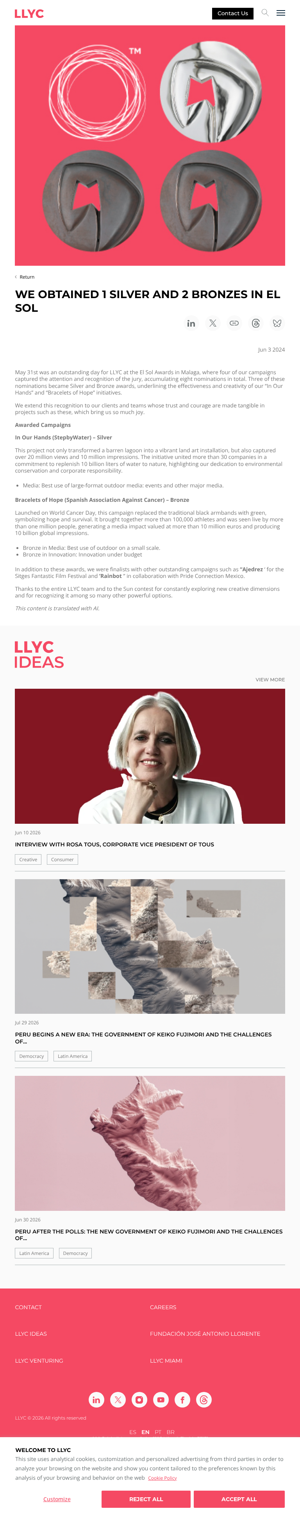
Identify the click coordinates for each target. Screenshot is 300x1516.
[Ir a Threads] (204, 1400)
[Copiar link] (234, 323)
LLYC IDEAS (30, 1334)
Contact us (233, 13)
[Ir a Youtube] (161, 1400)
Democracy (31, 1056)
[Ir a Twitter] (118, 1400)
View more (270, 680)
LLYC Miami (166, 1361)
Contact (28, 1307)
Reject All (146, 1499)
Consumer (62, 859)
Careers (163, 1307)
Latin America (73, 1056)
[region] (150, 1476)
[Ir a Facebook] (182, 1400)
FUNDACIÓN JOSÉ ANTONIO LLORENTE (205, 1334)
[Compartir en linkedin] (191, 323)
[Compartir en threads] (256, 323)
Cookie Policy (162, 1478)
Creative (28, 859)
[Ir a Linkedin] (96, 1400)
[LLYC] (29, 14)
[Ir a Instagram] (139, 1400)
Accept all (239, 1499)
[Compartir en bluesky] (277, 323)
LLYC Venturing (39, 1361)
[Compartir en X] (213, 323)
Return (27, 277)
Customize (57, 1499)
